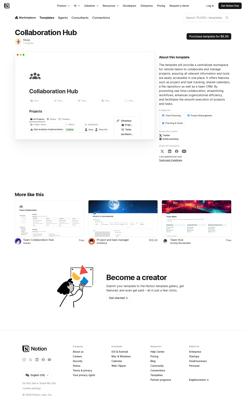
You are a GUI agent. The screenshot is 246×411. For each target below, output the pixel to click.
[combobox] (207, 18)
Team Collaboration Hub (38, 240)
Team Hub (176, 240)
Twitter (166, 135)
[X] (162, 151)
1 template (28, 43)
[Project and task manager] (123, 218)
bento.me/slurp (170, 139)
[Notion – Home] (7, 6)
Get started (118, 298)
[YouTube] (49, 359)
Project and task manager (113, 240)
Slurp (26, 40)
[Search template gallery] (226, 17)
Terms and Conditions (170, 160)
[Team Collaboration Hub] (49, 218)
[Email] (184, 151)
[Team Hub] (196, 218)
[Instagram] (24, 359)
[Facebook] (177, 151)
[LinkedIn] (170, 151)
